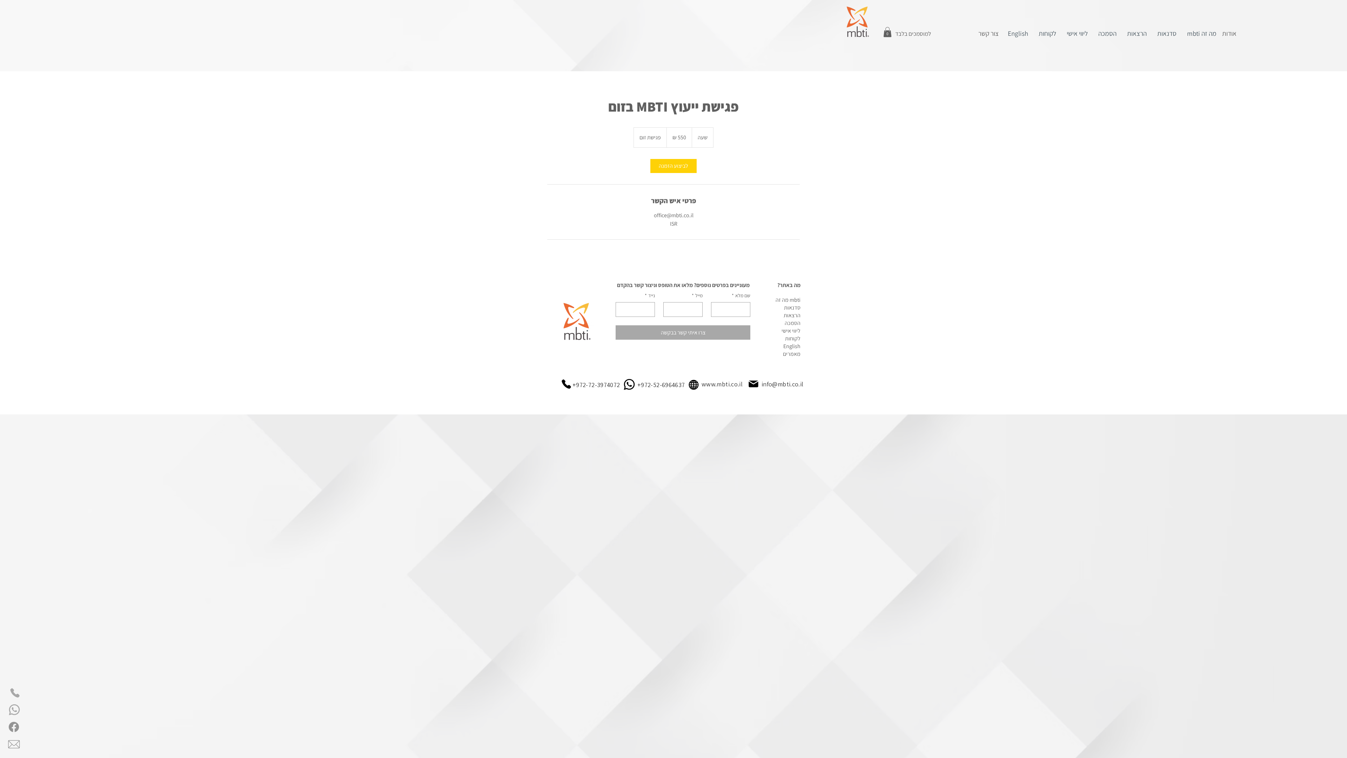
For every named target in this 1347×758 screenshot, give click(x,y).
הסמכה (792, 323)
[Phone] (15, 693)
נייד (650, 295)
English (791, 346)
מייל (697, 295)
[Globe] (693, 385)
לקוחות (792, 338)
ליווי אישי (791, 330)
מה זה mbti (788, 300)
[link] (673, 166)
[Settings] (15, 710)
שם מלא (741, 295)
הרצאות (792, 315)
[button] (887, 32)
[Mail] (753, 384)
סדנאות (792, 307)
